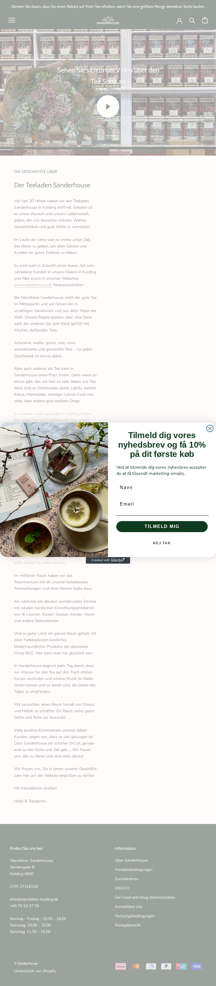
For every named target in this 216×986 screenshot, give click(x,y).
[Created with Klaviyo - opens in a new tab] (108, 560)
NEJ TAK (162, 543)
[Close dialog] (210, 428)
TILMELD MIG (162, 526)
